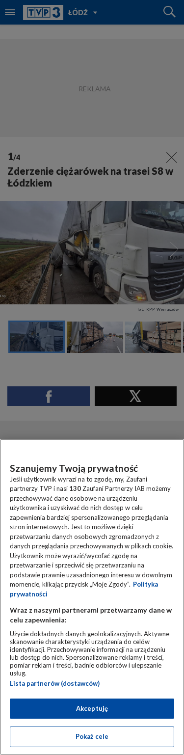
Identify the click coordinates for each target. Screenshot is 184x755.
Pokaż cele (92, 736)
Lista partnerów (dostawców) (55, 683)
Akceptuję (92, 708)
